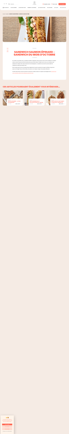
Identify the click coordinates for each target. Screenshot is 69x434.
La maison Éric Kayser (22, 7)
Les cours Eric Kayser (41, 7)
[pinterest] (8, 51)
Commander (63, 4)
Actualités (56, 7)
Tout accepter (7, 424)
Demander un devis (47, 4)
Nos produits (6, 7)
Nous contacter (63, 7)
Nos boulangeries (14, 7)
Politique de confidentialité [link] (7, 431)
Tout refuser (7, 426)
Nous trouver (55, 4)
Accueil (4, 13)
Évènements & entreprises (32, 7)
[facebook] (8, 49)
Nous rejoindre (49, 7)
